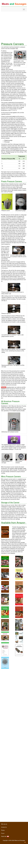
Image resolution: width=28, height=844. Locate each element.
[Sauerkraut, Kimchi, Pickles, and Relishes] (5, 637)
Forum (2, 833)
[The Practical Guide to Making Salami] (5, 586)
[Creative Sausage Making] (6, 532)
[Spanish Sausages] (19, 612)
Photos (3, 830)
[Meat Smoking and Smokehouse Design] (5, 574)
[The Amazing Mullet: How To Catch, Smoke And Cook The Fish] (5, 662)
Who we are (4, 824)
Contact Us (4, 827)
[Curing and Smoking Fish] (19, 637)
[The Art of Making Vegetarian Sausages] (19, 650)
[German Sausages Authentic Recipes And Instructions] (5, 599)
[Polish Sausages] (19, 599)
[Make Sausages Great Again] (19, 586)
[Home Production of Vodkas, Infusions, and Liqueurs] (5, 624)
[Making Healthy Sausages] (5, 650)
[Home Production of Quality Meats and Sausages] (5, 561)
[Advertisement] (14, 27)
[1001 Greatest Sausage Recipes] (19, 561)
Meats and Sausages (14, 4)
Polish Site (4, 836)
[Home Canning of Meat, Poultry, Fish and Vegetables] (19, 624)
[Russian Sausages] (5, 612)
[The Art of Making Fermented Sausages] (19, 574)
